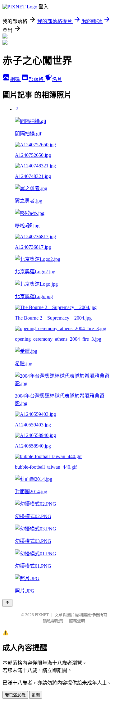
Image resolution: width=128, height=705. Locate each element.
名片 (57, 79)
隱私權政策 (53, 621)
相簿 (15, 79)
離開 (36, 695)
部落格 (37, 79)
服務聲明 (77, 621)
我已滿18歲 (15, 695)
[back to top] (7, 603)
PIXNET (42, 614)
